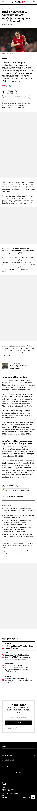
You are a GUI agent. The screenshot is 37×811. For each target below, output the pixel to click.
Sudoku (4, 553)
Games (10, 551)
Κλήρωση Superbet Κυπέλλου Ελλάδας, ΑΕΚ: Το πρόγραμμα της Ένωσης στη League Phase (19, 510)
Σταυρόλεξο (26, 551)
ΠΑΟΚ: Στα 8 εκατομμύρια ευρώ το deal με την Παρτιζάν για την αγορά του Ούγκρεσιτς (19, 535)
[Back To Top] (33, 797)
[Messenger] (12, 92)
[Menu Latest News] (34, 2)
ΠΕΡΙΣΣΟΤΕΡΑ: (6, 505)
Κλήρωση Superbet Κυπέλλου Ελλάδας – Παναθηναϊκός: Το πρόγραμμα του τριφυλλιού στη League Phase (18, 529)
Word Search (18, 553)
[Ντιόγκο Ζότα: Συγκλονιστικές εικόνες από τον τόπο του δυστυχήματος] (5, 366)
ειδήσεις (14, 545)
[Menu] (3, 2)
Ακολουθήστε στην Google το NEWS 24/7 (14, 543)
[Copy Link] (16, 92)
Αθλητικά (5, 8)
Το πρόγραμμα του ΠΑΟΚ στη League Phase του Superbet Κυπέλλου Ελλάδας (19, 516)
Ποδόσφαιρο (13, 8)
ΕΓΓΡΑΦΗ (19, 772)
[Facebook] (3, 92)
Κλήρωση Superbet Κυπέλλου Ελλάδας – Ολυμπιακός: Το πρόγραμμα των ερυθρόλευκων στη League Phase (18, 522)
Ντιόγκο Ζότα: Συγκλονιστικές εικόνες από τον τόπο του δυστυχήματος (20, 367)
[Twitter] (8, 92)
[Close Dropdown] (34, 746)
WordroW (10, 553)
